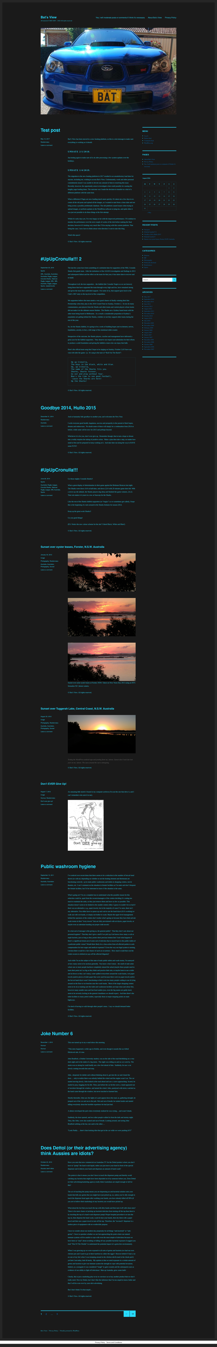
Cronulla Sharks (46, 279)
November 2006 (149, 342)
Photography (45, 561)
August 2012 (148, 309)
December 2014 (149, 302)
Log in (146, 136)
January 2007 (148, 337)
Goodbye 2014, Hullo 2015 (68, 407)
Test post (50, 130)
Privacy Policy (170, 17)
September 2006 (149, 347)
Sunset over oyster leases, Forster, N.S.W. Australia (72, 547)
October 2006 (148, 344)
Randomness (45, 142)
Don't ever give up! (47, 801)
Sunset (52, 566)
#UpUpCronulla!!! (59, 469)
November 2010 (149, 313)
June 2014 (147, 304)
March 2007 (148, 335)
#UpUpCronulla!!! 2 (61, 258)
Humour (43, 798)
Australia (47, 274)
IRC (145, 258)
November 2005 (149, 349)
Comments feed (149, 141)
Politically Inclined (150, 263)
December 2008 (149, 323)
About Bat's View (149, 159)
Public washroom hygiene (68, 866)
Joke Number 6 (57, 1033)
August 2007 (148, 332)
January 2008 (148, 330)
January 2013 (148, 306)
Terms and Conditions (114, 1342)
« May (149, 212)
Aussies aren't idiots (47, 1168)
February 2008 (148, 328)
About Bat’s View (155, 17)
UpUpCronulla (50, 286)
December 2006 (149, 340)
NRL (52, 281)
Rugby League (52, 283)
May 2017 (147, 297)
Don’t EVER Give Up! (53, 784)
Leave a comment (46, 145)
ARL (42, 274)
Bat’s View (49, 17)
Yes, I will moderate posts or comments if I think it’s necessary (120, 17)
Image (43, 558)
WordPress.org (148, 143)
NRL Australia (55, 490)
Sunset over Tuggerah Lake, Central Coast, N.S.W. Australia (77, 708)
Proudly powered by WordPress (69, 1331)
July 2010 (147, 321)
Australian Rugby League (49, 276)
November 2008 (149, 325)
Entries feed (147, 138)
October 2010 (148, 316)
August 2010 (148, 318)
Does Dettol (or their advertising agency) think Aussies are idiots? (84, 1150)
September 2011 (149, 311)
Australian (54, 274)
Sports (43, 271)
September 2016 (149, 299)
